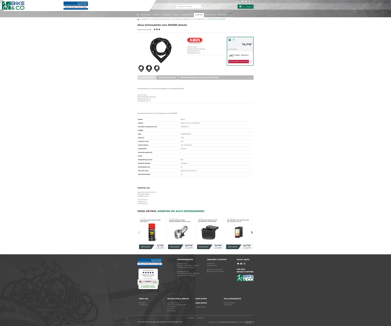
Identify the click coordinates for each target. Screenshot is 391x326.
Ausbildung (228, 304)
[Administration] (253, 322)
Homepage (190, 317)
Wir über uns (143, 304)
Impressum (171, 308)
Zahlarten (142, 303)
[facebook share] (157, 29)
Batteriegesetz (172, 306)
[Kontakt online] (253, 1)
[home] (138, 14)
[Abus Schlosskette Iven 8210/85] (160, 50)
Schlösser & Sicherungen (160, 19)
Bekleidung (210, 15)
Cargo (175, 15)
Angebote (222, 15)
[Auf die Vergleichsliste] (230, 40)
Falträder (166, 15)
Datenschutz (171, 310)
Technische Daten (167, 78)
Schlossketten (199, 19)
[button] (252, 232)
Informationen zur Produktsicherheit (199, 78)
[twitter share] (159, 29)
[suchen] (203, 6)
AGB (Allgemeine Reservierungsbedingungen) (177, 304)
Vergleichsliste (200, 307)
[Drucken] (155, 29)
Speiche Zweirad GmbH (228, 322)
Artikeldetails (147, 78)
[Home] (76, 6)
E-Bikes (156, 15)
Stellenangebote (229, 303)
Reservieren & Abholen (238, 61)
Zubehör (199, 15)
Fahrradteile (187, 15)
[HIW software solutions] (248, 322)
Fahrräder (146, 15)
